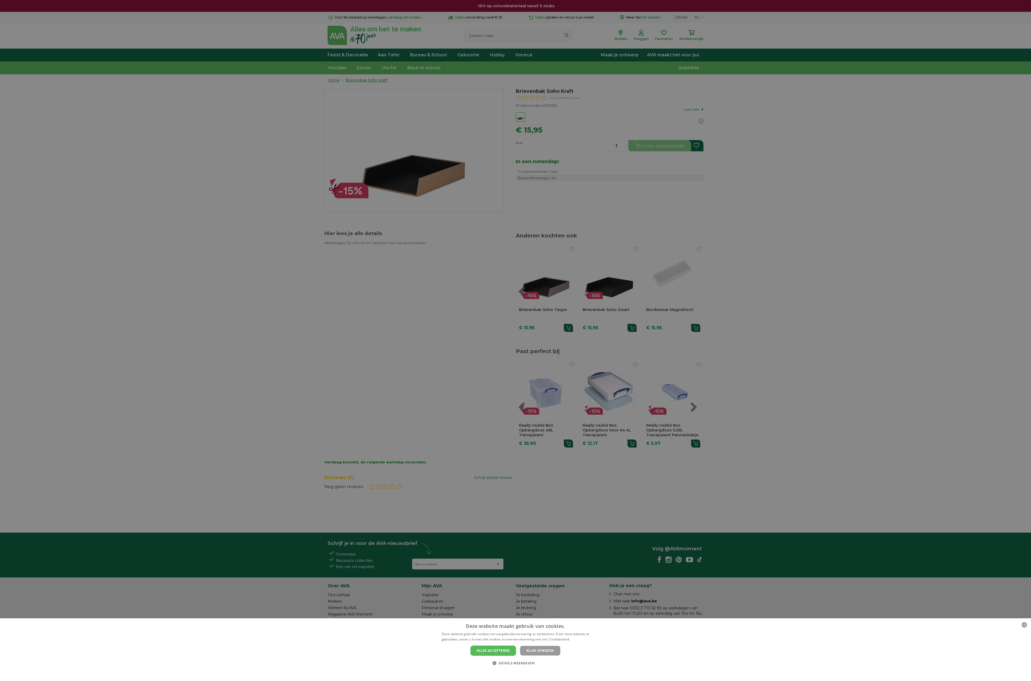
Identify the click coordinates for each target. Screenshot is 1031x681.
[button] (515, 663)
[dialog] (515, 649)
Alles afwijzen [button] (540, 650)
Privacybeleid (512, 672)
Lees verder (580, 639)
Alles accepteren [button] (493, 650)
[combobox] (1024, 625)
